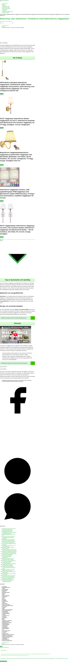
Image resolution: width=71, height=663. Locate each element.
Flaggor (3, 602)
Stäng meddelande (3, 661)
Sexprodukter (4, 626)
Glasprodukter (4, 603)
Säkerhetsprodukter (5, 624)
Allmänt (3, 588)
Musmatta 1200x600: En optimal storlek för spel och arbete (8, 570)
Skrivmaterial (4, 631)
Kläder (3, 4)
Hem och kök (4, 3)
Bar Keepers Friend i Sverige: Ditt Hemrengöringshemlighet (8, 529)
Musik (3, 619)
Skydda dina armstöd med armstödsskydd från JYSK (7, 531)
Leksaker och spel (5, 7)
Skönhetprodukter (5, 12)
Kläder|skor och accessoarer (7, 609)
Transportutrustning (5, 637)
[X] (17, 452)
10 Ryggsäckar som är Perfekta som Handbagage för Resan (9, 533)
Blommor (4, 593)
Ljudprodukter (4, 617)
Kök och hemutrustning (6, 610)
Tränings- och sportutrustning (7, 636)
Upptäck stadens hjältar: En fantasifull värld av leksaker (7, 565)
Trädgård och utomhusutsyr (7, 635)
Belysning (4, 591)
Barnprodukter (4, 590)
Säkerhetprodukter (5, 623)
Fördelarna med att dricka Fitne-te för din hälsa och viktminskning (8, 542)
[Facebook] (17, 417)
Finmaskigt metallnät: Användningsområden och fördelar (9, 563)
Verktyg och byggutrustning (7, 11)
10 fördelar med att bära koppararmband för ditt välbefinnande (7, 556)
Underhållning (4, 638)
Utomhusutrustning (5, 639)
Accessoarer (4, 9)
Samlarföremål (5, 625)
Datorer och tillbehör (5, 595)
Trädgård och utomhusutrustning (8, 634)
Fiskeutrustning (5, 601)
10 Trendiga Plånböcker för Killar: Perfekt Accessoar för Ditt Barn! (8, 576)
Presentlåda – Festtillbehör (7, 620)
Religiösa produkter (5, 621)
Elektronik (4, 5)
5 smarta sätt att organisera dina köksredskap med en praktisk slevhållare (8, 537)
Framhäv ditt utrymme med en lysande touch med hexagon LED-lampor (9, 567)
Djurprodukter (4, 596)
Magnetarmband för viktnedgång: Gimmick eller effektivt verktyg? (8, 540)
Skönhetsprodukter (6, 6)
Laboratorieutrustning (6, 613)
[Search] (12, 22)
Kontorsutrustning (5, 612)
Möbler (3, 618)
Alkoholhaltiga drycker (6, 587)
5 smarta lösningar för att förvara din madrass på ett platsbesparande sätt (9, 550)
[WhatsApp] (17, 523)
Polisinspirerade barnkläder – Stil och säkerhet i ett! (8, 546)
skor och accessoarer (6, 630)
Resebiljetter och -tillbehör (7, 622)
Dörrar (3, 598)
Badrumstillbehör (5, 589)
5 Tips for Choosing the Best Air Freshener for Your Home (12, 381)
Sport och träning (5, 633)
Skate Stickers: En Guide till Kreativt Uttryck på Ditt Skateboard (9, 554)
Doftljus (3, 597)
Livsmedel (4, 10)
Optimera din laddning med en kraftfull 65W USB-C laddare (8, 559)
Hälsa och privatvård (6, 8)
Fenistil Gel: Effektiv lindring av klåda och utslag (8, 548)
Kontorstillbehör (5, 611)
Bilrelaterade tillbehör (6, 592)
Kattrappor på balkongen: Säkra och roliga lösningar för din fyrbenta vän (9, 552)
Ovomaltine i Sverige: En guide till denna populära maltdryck (9, 561)
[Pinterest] (17, 488)
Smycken (4, 632)
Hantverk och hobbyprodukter (7, 605)
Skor (3, 629)
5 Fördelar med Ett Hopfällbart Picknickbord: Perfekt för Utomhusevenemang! (8, 580)
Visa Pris (2, 93)
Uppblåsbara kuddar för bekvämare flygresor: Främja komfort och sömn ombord (16, 380)
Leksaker (4, 614)
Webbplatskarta (3, 650)
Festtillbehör (4, 600)
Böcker (3, 594)
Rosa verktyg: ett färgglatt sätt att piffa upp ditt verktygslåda (8, 578)
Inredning (4, 607)
